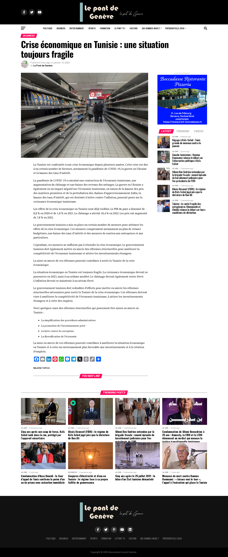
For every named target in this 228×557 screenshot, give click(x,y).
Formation (105, 28)
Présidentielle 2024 (174, 28)
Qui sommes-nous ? (151, 28)
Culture (134, 28)
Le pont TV (119, 28)
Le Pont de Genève (42, 65)
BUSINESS (61, 28)
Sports (92, 28)
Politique (47, 28)
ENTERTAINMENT (76, 28)
